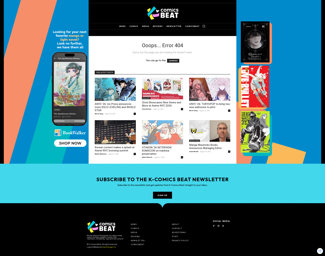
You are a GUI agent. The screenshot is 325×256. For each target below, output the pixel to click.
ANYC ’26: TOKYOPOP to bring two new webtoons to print (209, 105)
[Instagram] (218, 226)
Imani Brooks (146, 109)
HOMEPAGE (173, 61)
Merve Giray (99, 114)
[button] (204, 26)
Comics (145, 143)
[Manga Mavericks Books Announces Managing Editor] (209, 131)
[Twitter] (223, 226)
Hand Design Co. (109, 247)
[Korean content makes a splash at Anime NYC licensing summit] (115, 132)
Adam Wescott (147, 157)
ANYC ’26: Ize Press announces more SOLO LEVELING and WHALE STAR (115, 107)
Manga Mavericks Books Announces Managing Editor (205, 146)
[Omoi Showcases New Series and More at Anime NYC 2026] (162, 88)
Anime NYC (98, 100)
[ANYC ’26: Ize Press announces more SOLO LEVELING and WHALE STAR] (115, 89)
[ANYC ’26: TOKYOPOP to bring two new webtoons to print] (209, 89)
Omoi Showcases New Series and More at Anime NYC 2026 (161, 104)
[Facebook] (214, 226)
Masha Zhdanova (101, 154)
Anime (97, 143)
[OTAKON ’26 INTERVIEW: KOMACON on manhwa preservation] (162, 132)
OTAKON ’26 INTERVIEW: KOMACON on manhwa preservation (157, 150)
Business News (194, 141)
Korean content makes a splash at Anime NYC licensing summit (115, 149)
